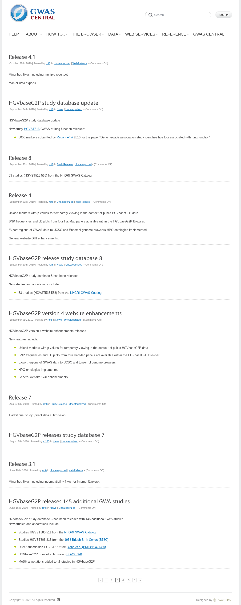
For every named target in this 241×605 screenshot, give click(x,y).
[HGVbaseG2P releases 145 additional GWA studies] (69, 501)
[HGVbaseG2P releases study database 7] (56, 435)
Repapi (65, 137)
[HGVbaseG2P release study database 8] (55, 258)
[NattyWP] (222, 599)
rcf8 (48, 63)
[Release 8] (20, 157)
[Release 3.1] (22, 463)
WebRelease (79, 63)
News (60, 109)
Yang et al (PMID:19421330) (87, 547)
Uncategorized (62, 63)
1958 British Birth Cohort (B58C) (86, 539)
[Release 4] (20, 195)
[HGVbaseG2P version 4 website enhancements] (65, 313)
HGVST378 (74, 554)
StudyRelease (65, 164)
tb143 (46, 441)
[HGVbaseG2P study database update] (53, 102)
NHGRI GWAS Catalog (85, 292)
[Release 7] (20, 397)
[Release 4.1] (22, 56)
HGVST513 (32, 129)
